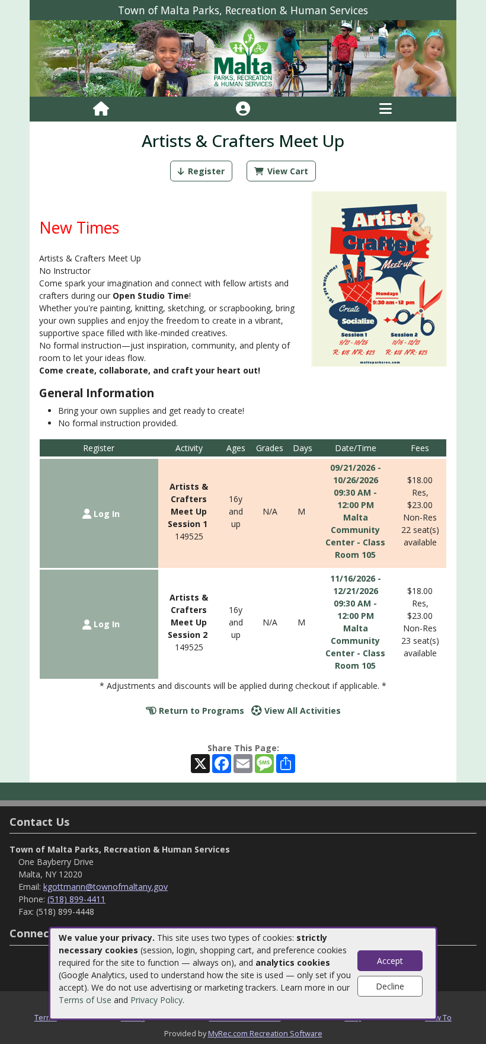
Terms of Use (85, 999)
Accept (390, 960)
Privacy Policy (156, 999)
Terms (45, 1017)
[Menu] (385, 109)
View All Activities (301, 710)
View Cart (287, 171)
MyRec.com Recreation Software (265, 1033)
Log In (105, 513)
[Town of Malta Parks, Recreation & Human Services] (243, 57)
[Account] (243, 109)
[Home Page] (101, 109)
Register (206, 171)
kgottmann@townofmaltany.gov (105, 886)
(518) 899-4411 (76, 899)
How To (438, 1017)
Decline (390, 986)
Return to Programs (200, 710)
